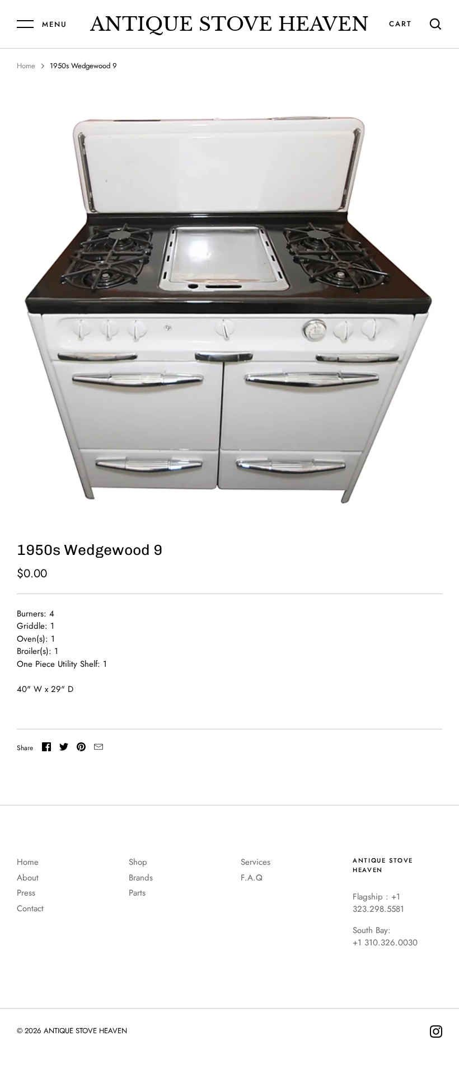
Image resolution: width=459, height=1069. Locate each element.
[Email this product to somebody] (98, 748)
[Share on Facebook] (46, 748)
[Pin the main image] (81, 748)
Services (255, 862)
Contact (30, 908)
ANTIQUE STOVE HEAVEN (229, 24)
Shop (138, 862)
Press (26, 893)
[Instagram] (436, 1033)
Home (26, 65)
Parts (137, 893)
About (28, 878)
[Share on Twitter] (63, 748)
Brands (141, 878)
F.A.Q (252, 878)
